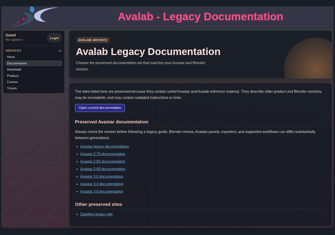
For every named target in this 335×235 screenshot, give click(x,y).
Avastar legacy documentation (104, 146)
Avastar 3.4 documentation (101, 184)
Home (11, 57)
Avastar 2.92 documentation (102, 161)
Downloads (14, 69)
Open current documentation (100, 108)
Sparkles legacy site (96, 214)
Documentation (17, 63)
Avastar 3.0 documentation (101, 176)
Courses (12, 82)
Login (54, 38)
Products (13, 76)
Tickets (12, 88)
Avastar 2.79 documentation (102, 154)
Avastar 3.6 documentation (101, 191)
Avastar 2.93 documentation (102, 169)
